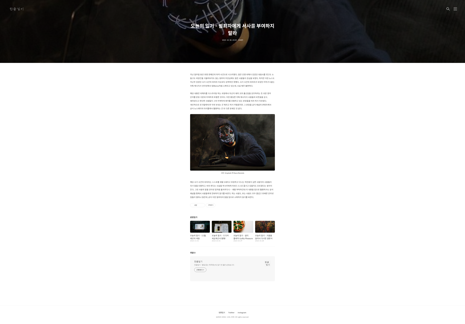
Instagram (242, 312)
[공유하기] (199, 205)
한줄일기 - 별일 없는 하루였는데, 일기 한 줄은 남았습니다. (214, 265)
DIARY (240, 40)
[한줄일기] (22, 9)
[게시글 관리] (202, 205)
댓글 (192, 252)
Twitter (231, 312)
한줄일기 (198, 261)
